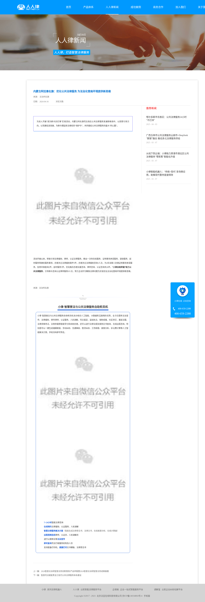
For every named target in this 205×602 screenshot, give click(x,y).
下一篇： (57, 575)
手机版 (146, 596)
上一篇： (71, 571)
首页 (68, 7)
